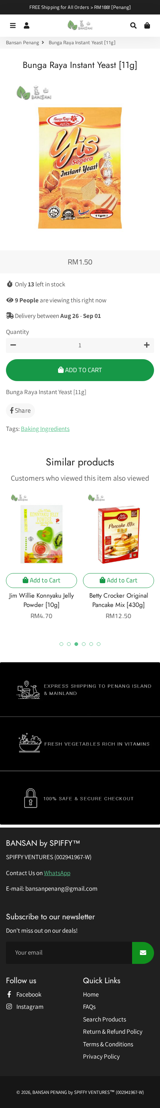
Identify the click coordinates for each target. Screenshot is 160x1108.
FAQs (89, 1007)
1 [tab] (61, 644)
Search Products (104, 1019)
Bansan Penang (22, 42)
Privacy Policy (101, 1056)
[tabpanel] (41, 555)
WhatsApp (57, 873)
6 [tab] (98, 644)
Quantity (17, 332)
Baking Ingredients (45, 429)
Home (91, 994)
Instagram (29, 1007)
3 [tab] (76, 644)
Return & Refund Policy (113, 1031)
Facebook (28, 994)
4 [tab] (84, 644)
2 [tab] (69, 644)
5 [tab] (91, 644)
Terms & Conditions (108, 1044)
